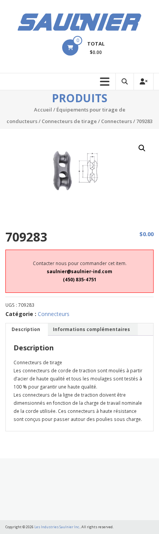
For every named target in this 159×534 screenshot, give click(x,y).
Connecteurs (116, 121)
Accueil (43, 109)
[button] (142, 148)
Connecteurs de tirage (69, 121)
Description (26, 329)
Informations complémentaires (91, 329)
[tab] (26, 329)
